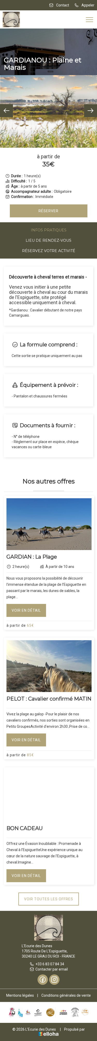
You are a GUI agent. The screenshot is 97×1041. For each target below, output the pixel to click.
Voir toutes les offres (48, 899)
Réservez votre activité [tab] (48, 250)
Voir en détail (26, 610)
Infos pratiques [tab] (48, 230)
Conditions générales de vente (66, 995)
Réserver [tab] (48, 211)
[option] (48, 111)
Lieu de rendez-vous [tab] (48, 240)
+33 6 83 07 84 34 (49, 964)
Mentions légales (20, 995)
